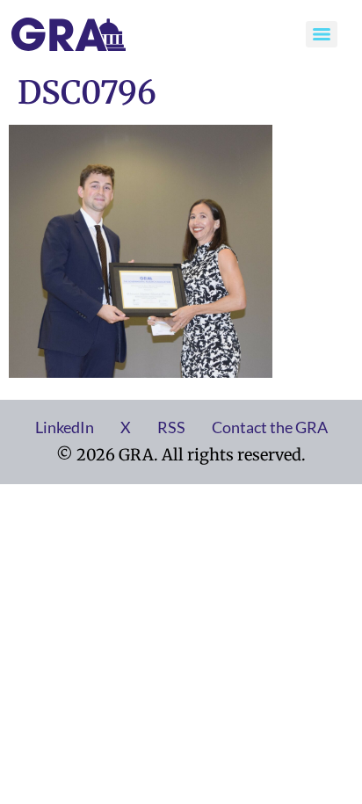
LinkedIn (64, 427)
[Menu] (321, 34)
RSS (171, 427)
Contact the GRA (270, 427)
